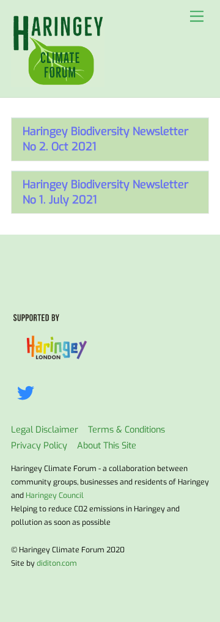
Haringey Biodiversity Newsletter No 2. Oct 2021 (105, 139)
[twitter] (28, 393)
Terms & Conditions (126, 430)
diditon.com (57, 563)
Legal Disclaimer (44, 430)
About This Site (106, 446)
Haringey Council (55, 495)
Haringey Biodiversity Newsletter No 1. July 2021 (105, 192)
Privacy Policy (39, 446)
